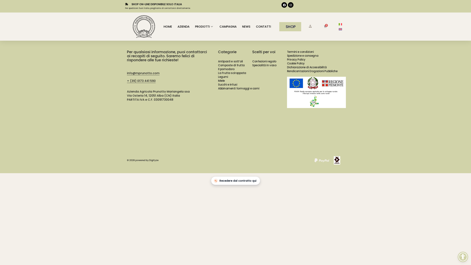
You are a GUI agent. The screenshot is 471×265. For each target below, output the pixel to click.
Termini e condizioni (300, 52)
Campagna (228, 26)
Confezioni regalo (264, 61)
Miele (221, 81)
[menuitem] (340, 24)
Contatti (263, 26)
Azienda (184, 26)
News (246, 26)
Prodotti (202, 26)
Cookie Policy (296, 63)
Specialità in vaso (264, 65)
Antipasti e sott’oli (230, 61)
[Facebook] (284, 5)
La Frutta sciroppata (232, 73)
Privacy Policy (296, 59)
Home (168, 26)
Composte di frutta (231, 65)
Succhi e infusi (227, 84)
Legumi (223, 77)
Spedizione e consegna (302, 56)
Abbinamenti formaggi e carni (238, 88)
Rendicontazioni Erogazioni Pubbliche (312, 71)
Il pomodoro (226, 69)
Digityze (154, 160)
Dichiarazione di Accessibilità (307, 67)
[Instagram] (290, 5)
